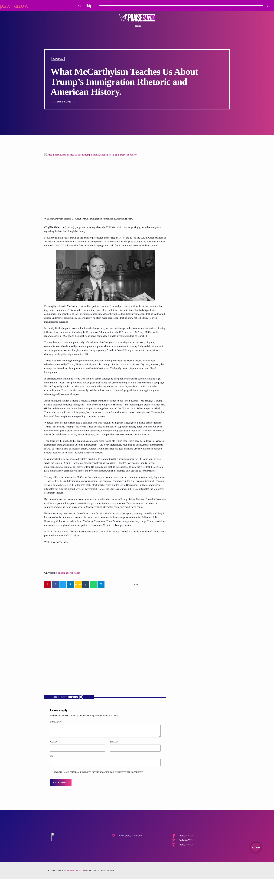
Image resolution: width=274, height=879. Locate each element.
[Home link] (137, 18)
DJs (181, 173)
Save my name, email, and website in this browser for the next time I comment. (98, 772)
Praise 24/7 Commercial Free (197, 179)
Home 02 (181, 240)
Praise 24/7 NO (184, 256)
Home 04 (181, 224)
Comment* (56, 722)
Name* (53, 742)
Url (52, 756)
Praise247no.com (77, 870)
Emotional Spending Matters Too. (70, 653)
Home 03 (181, 208)
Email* (114, 742)
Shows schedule (184, 272)
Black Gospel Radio (69, 573)
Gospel (58, 59)
